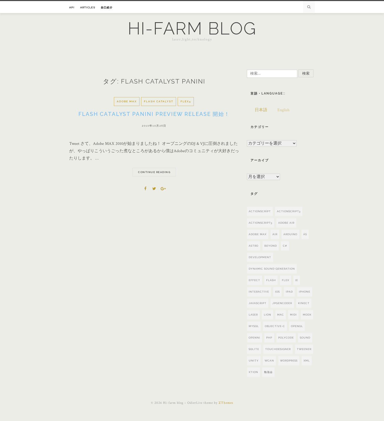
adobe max (257, 234)
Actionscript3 (288, 211)
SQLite (254, 349)
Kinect (304, 303)
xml (307, 360)
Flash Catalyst (158, 101)
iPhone (304, 291)
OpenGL (297, 326)
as (305, 234)
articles (87, 7)
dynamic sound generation (272, 268)
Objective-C (275, 326)
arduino (290, 234)
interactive (259, 291)
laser (253, 314)
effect (254, 280)
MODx (307, 314)
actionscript (260, 211)
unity (254, 360)
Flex (285, 280)
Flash (271, 280)
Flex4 (186, 101)
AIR (274, 234)
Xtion (253, 372)
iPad (289, 291)
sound (305, 337)
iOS (277, 291)
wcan (269, 360)
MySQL (254, 326)
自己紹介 (107, 7)
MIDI (293, 314)
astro (253, 245)
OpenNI (254, 337)
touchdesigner (278, 349)
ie (296, 280)
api (71, 7)
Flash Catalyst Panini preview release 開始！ (154, 114)
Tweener (304, 349)
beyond (270, 245)
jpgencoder (282, 303)
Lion (267, 314)
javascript (257, 303)
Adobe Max (127, 101)
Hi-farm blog (192, 28)
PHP (269, 337)
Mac (280, 314)
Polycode (286, 337)
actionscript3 (260, 222)
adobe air (286, 222)
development (260, 257)
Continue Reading (154, 172)
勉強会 (268, 372)
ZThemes (226, 403)
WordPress (289, 360)
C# (285, 245)
